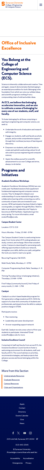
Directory (22, 411)
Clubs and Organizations (13, 387)
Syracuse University (22, 449)
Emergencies (18, 463)
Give (22, 419)
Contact (22, 408)
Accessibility (15, 458)
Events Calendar (22, 415)
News (22, 423)
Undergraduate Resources (14, 376)
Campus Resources (11, 383)
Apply (22, 404)
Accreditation (28, 458)
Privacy (28, 463)
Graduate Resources (12, 379)
